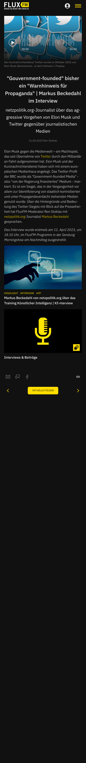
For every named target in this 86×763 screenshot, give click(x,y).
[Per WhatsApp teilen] (17, 377)
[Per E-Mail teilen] (8, 377)
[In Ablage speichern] (78, 377)
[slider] (49, 40)
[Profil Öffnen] (67, 6)
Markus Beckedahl (55, 217)
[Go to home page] (16, 6)
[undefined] (8, 390)
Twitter (46, 156)
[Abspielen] (12, 42)
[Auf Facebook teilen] (27, 377)
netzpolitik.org (14, 217)
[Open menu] (78, 6)
